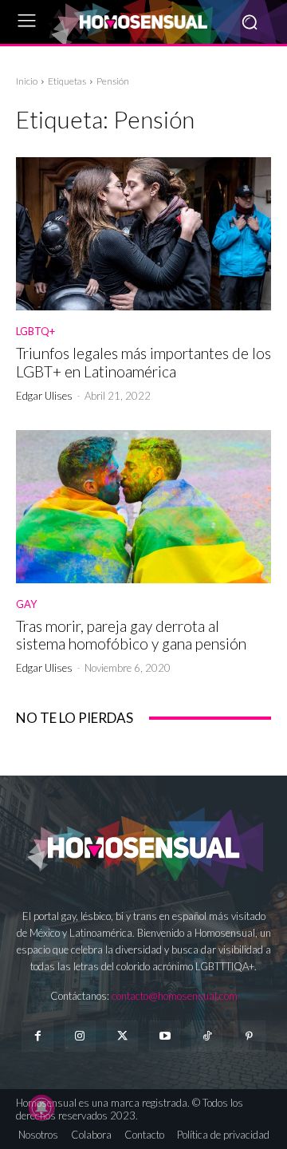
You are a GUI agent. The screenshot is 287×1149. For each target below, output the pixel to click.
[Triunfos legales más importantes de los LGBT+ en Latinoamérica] (143, 233)
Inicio (26, 81)
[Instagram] (80, 1036)
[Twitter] (122, 1036)
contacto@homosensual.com (175, 995)
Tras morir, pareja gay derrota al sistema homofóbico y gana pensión (131, 635)
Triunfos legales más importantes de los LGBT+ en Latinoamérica (143, 362)
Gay (26, 604)
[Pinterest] (249, 1036)
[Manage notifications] (41, 1107)
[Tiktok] (206, 1036)
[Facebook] (37, 1036)
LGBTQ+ (35, 331)
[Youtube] (164, 1036)
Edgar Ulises (44, 395)
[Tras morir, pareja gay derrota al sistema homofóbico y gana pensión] (143, 506)
